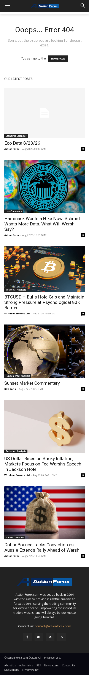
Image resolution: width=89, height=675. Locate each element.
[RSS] (50, 637)
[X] (61, 637)
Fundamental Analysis (18, 375)
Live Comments (14, 211)
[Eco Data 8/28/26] (44, 113)
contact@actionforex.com (53, 626)
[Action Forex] (44, 6)
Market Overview (15, 537)
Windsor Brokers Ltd (17, 313)
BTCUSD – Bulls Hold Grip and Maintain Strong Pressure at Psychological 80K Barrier (44, 302)
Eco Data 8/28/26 (22, 143)
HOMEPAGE (58, 58)
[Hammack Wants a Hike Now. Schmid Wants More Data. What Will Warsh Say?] (44, 186)
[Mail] (39, 637)
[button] (8, 667)
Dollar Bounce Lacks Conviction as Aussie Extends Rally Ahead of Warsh (41, 547)
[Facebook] (27, 637)
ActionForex (11, 148)
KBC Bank (10, 388)
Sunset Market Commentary (32, 383)
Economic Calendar (16, 135)
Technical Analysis (16, 289)
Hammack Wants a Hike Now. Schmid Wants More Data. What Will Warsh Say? (42, 224)
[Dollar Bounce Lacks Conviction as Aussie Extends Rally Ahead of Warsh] (44, 512)
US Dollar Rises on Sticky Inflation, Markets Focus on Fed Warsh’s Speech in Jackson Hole (42, 464)
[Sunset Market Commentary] (44, 351)
